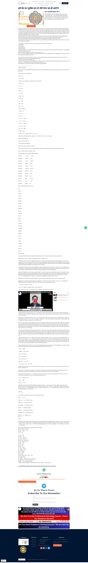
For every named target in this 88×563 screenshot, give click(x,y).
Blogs (35, 3)
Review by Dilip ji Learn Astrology (62, 297)
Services (36, 1)
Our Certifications (46, 3)
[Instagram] (44, 477)
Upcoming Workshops (40, 3)
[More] (47, 477)
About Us (51, 1)
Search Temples (47, 1)
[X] (46, 477)
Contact (55, 1)
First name (34, 496)
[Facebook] (42, 477)
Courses (40, 1)
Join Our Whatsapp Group (44, 474)
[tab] (61, 295)
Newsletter (51, 3)
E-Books (43, 1)
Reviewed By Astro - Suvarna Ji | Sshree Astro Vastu (64, 295)
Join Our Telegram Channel (44, 490)
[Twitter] (49, 548)
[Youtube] (41, 548)
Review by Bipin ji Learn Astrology (62, 300)
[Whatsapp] (40, 477)
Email (33, 500)
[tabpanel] (35, 301)
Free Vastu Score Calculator (44, 5)
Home (33, 1)
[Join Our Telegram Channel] (44, 486)
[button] (85, 227)
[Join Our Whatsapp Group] (44, 470)
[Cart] (60, 3)
